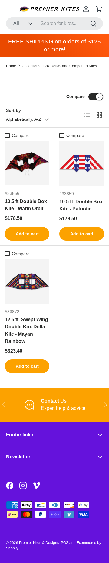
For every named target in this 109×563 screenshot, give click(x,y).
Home (11, 66)
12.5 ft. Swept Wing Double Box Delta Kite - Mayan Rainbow (26, 330)
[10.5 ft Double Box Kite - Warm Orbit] (27, 163)
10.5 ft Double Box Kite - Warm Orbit (26, 205)
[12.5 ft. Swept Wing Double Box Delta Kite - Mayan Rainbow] (27, 281)
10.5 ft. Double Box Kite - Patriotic (81, 205)
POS (64, 543)
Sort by (13, 110)
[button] (99, 9)
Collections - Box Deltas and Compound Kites (59, 66)
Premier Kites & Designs (39, 543)
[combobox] (54, 23)
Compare (75, 96)
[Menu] (9, 9)
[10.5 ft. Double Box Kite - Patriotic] (81, 163)
